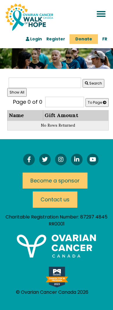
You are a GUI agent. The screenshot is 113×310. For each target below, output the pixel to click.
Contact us (55, 199)
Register (55, 39)
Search (95, 83)
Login (35, 39)
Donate (83, 39)
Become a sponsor (55, 180)
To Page (95, 102)
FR (104, 39)
